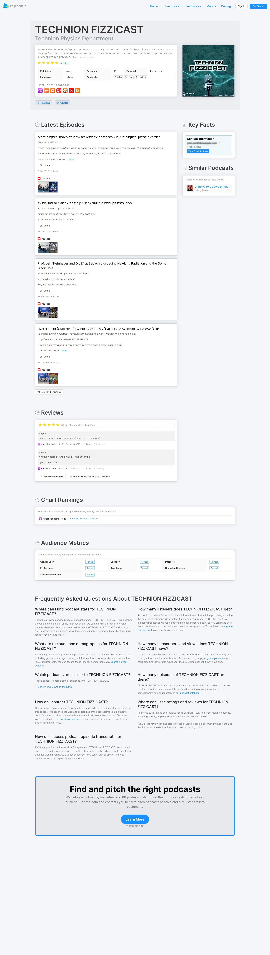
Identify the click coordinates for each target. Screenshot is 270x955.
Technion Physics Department (74, 38)
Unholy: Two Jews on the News (212, 186)
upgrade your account (216, 658)
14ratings (64, 63)
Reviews (45, 102)
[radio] (39, 63)
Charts (64, 102)
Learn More (135, 819)
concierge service (70, 719)
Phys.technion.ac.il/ (83, 57)
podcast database (190, 692)
